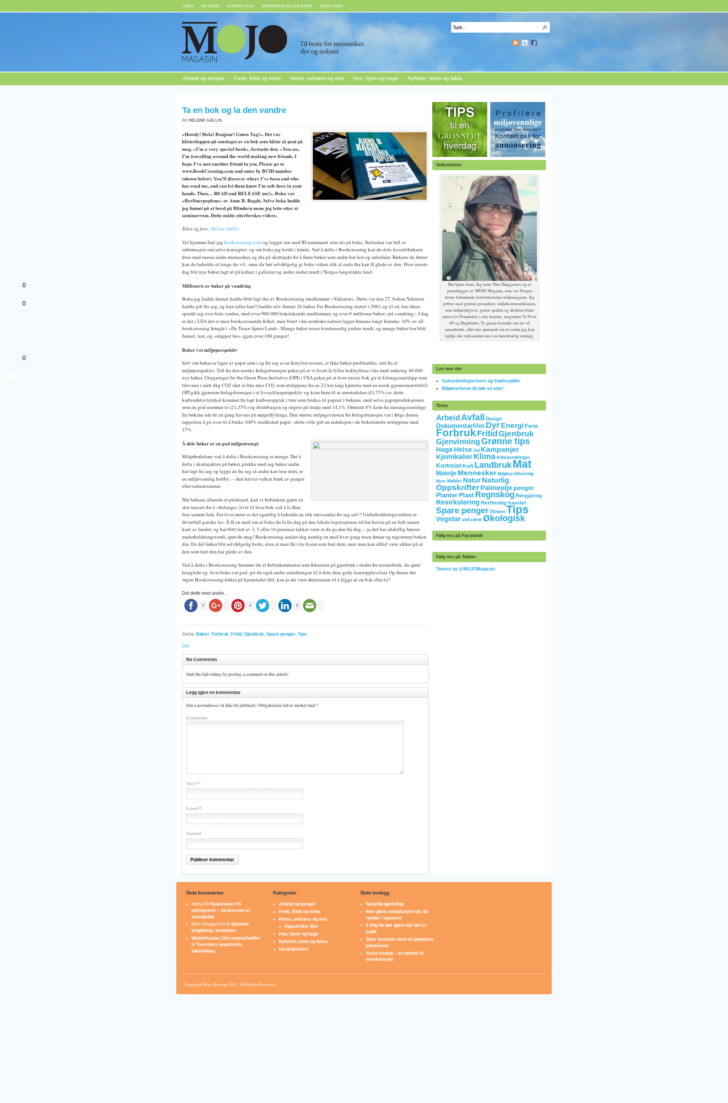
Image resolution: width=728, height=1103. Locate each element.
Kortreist (448, 465)
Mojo (295, 42)
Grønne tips (505, 441)
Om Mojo (210, 6)
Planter (447, 495)
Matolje (446, 473)
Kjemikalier (454, 457)
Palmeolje (496, 488)
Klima (485, 456)
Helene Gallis (205, 120)
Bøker (202, 634)
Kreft (467, 466)
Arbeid (448, 418)
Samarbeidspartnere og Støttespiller (481, 381)
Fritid (236, 634)
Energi (512, 425)
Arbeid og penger (204, 78)
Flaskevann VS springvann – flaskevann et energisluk (220, 910)
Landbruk (492, 465)
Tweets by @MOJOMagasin (465, 569)
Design (494, 418)
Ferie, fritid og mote (257, 78)
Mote (441, 481)
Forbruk (220, 634)
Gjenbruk (254, 634)
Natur (472, 480)
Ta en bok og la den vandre (234, 110)
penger (523, 488)
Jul (476, 450)
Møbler (454, 481)
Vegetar (448, 519)
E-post (192, 808)
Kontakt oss (240, 6)
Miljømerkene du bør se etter (473, 388)
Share (543, 43)
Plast (466, 495)
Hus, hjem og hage (376, 78)
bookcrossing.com (243, 242)
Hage (444, 449)
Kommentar (196, 717)
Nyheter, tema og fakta (435, 78)
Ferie (531, 426)
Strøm (497, 511)
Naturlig (495, 480)
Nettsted (193, 833)
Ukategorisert (294, 949)
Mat (522, 463)
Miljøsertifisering (515, 473)
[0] (9, 285)
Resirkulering (458, 502)
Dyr (493, 425)
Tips (302, 634)
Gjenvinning (458, 441)
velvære (472, 519)
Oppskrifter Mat (301, 926)
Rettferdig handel (503, 503)
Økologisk (504, 518)
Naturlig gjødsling (384, 904)
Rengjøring (529, 495)
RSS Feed (516, 43)
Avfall (473, 417)
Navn (191, 783)
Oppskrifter (457, 487)
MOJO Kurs (331, 6)
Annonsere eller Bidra (287, 6)
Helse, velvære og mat (317, 78)
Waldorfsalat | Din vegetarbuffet (225, 938)
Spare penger (280, 634)
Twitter (525, 43)
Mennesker (477, 472)
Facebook (534, 43)
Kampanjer (500, 449)
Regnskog (495, 494)
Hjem (188, 6)
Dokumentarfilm (460, 425)
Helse (463, 449)
